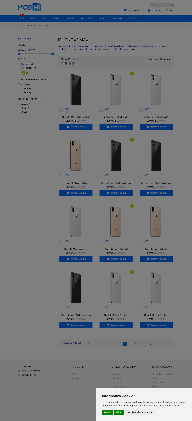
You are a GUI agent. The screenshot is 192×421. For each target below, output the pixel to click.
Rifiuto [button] (119, 412)
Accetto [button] (107, 412)
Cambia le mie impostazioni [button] (140, 412)
